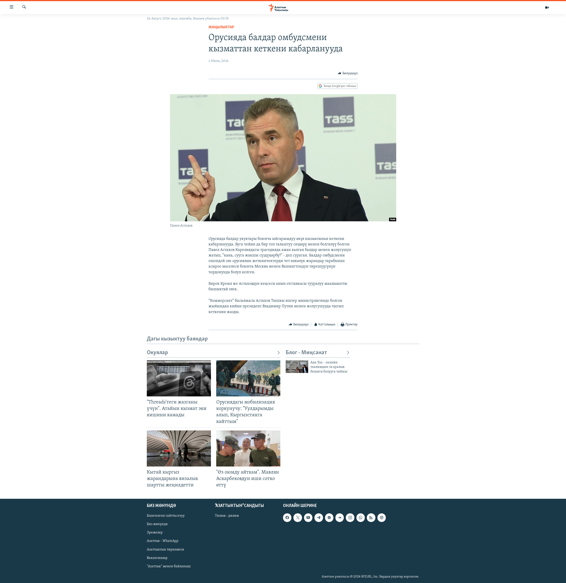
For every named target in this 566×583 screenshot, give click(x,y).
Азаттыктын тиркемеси (165, 549)
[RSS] (371, 518)
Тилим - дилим (227, 516)
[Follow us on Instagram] (350, 518)
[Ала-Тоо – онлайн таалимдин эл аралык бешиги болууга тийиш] (297, 366)
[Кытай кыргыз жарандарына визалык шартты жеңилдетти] (179, 448)
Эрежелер (155, 533)
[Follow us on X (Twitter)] (297, 518)
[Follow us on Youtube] (308, 518)
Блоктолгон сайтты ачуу (166, 516)
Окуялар (157, 353)
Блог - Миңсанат (306, 353)
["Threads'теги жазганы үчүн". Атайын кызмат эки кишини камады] (179, 378)
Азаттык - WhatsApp (162, 541)
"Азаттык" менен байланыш (169, 566)
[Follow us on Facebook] (287, 518)
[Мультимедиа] (547, 7)
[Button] (348, 73)
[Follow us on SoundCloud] (339, 518)
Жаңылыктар (221, 27)
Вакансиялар (157, 558)
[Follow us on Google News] (329, 518)
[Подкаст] (381, 518)
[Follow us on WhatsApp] (360, 518)
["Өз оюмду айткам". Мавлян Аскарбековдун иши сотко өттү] (248, 448)
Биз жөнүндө (157, 524)
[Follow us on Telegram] (318, 518)
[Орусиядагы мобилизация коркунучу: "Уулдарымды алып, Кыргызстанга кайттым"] (248, 378)
